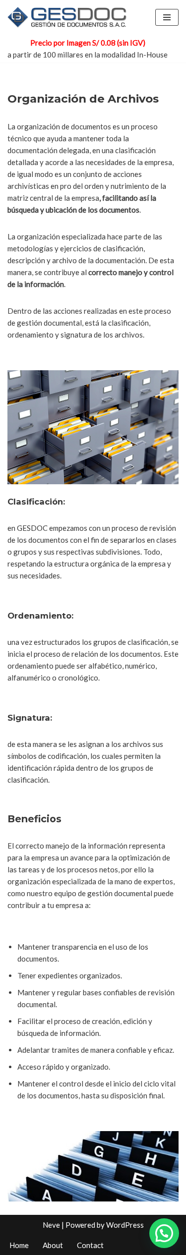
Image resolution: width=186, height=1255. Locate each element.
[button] (164, 1233)
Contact (90, 1245)
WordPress (125, 1224)
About (53, 1245)
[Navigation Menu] (167, 17)
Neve (51, 1224)
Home (19, 1245)
